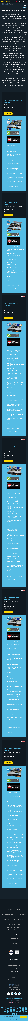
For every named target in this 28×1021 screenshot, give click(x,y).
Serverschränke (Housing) (14, 927)
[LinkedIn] (19, 993)
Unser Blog (14, 968)
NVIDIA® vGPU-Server (14, 922)
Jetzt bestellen (8, 113)
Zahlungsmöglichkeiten (14, 965)
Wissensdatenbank (14, 941)
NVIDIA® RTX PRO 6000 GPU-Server (14, 919)
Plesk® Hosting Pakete (14, 909)
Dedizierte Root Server (14, 912)
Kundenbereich (14, 938)
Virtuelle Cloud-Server (14, 924)
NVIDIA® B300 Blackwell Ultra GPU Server (14, 914)
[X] (12, 993)
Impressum (14, 974)
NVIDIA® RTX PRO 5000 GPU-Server (14, 917)
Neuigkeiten (14, 943)
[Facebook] (8, 993)
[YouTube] (15, 993)
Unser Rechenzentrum (6, 1)
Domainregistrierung (14, 930)
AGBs (13, 977)
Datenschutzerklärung (14, 980)
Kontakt (14, 946)
